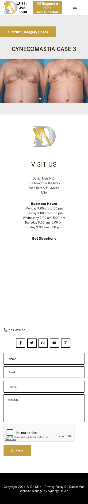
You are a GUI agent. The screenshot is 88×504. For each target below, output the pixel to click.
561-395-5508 (19, 329)
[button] (40, 98)
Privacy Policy (54, 486)
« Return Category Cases (28, 31)
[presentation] (39, 433)
